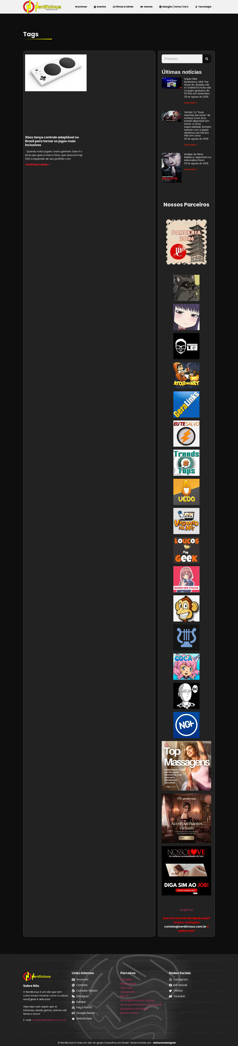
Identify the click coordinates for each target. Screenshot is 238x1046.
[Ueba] (186, 492)
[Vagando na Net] (186, 521)
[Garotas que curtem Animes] (186, 667)
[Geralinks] (186, 405)
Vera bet (126, 988)
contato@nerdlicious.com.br (49, 1020)
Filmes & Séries (124, 6)
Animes (82, 6)
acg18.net (186, 910)
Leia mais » (191, 102)
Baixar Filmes (129, 1013)
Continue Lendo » (37, 164)
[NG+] (186, 725)
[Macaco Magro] (186, 609)
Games (147, 6)
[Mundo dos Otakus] (186, 580)
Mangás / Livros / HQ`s (174, 6)
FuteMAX (126, 979)
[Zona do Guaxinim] (186, 288)
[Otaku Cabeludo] (186, 696)
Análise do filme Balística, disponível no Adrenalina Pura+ (197, 157)
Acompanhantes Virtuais (137, 1000)
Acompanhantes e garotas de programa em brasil (141, 1007)
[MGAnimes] (186, 317)
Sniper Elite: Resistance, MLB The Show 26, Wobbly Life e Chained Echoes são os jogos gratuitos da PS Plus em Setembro (197, 86)
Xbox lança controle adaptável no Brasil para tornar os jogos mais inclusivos (52, 141)
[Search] (206, 58)
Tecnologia (204, 6)
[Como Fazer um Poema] (186, 638)
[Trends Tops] (186, 463)
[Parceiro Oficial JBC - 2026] (186, 241)
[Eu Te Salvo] (186, 434)
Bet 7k (124, 996)
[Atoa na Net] (186, 376)
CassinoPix (127, 992)
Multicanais (128, 984)
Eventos (101, 6)
